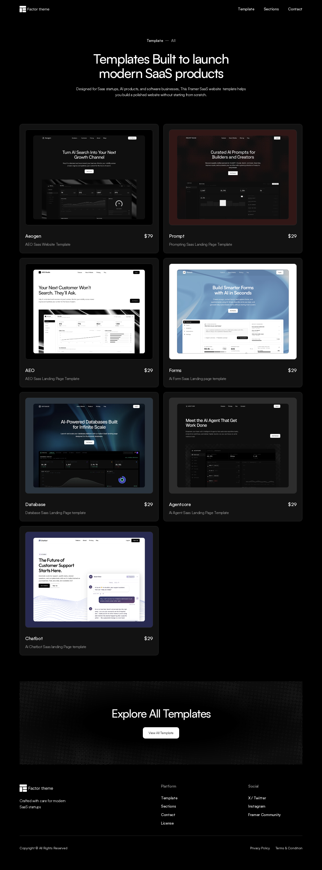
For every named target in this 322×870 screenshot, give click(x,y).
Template (246, 9)
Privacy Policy (260, 848)
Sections (271, 9)
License (167, 823)
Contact (295, 9)
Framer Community (264, 814)
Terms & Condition (289, 848)
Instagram (256, 806)
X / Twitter (257, 798)
